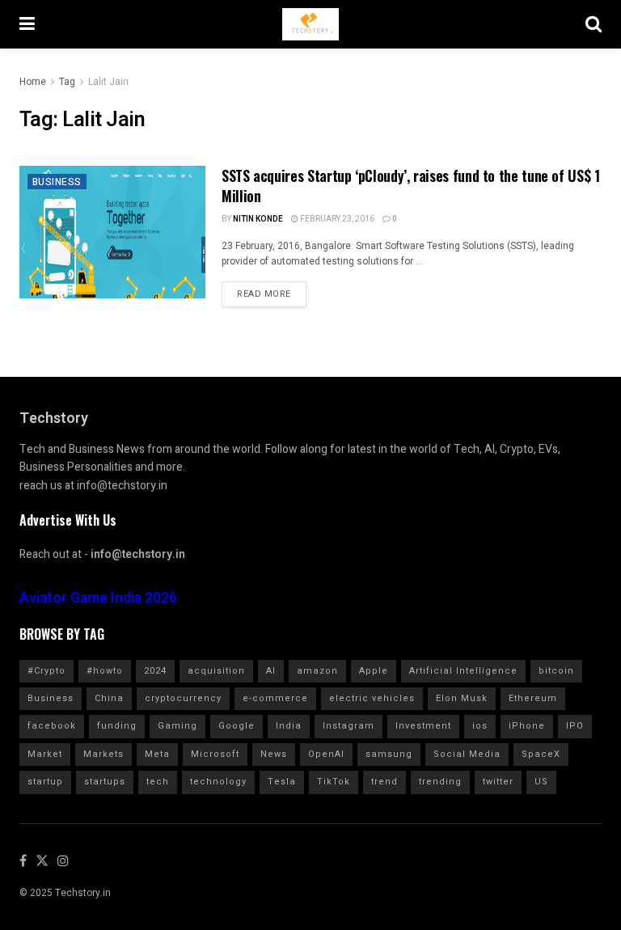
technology (218, 781)
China (109, 698)
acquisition (216, 671)
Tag (67, 81)
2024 (155, 671)
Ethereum (533, 698)
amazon (317, 671)
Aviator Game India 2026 (98, 598)
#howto (105, 671)
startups (104, 781)
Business (57, 182)
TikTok (333, 781)
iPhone (527, 726)
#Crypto (46, 671)
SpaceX (541, 754)
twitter (498, 781)
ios (480, 726)
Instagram (348, 726)
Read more (264, 294)
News (273, 754)
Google (236, 726)
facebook (51, 726)
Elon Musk (462, 698)
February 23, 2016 (336, 219)
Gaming (177, 726)
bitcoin (556, 671)
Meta (157, 754)
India (289, 726)
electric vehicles (372, 698)
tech (157, 781)
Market (44, 754)
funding (117, 726)
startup (45, 781)
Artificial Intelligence (463, 671)
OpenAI (326, 754)
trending (440, 781)
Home (32, 81)
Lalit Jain (108, 81)
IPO (575, 726)
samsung (388, 754)
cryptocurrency (183, 698)
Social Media (467, 754)
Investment (423, 726)
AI (271, 671)
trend (384, 781)
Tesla (282, 781)
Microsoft (215, 754)
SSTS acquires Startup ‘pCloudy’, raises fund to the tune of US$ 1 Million (411, 185)
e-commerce (275, 698)
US (541, 781)
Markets (103, 754)
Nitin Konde (258, 219)
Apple (373, 671)
